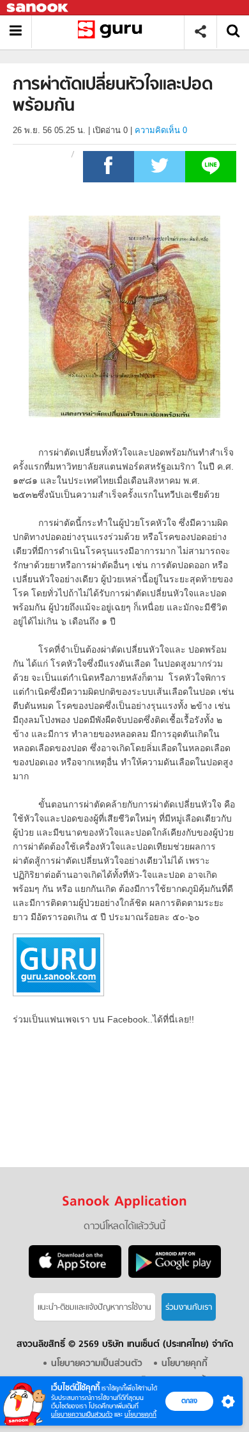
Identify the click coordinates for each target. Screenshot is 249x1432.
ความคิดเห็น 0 (161, 130)
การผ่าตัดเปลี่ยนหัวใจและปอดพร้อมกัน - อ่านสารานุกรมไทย (112, 31)
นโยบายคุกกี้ (140, 1414)
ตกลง (189, 1400)
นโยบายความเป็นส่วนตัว (81, 1414)
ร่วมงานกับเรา (188, 1307)
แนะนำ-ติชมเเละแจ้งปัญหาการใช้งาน (94, 1307)
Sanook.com (38, 8)
